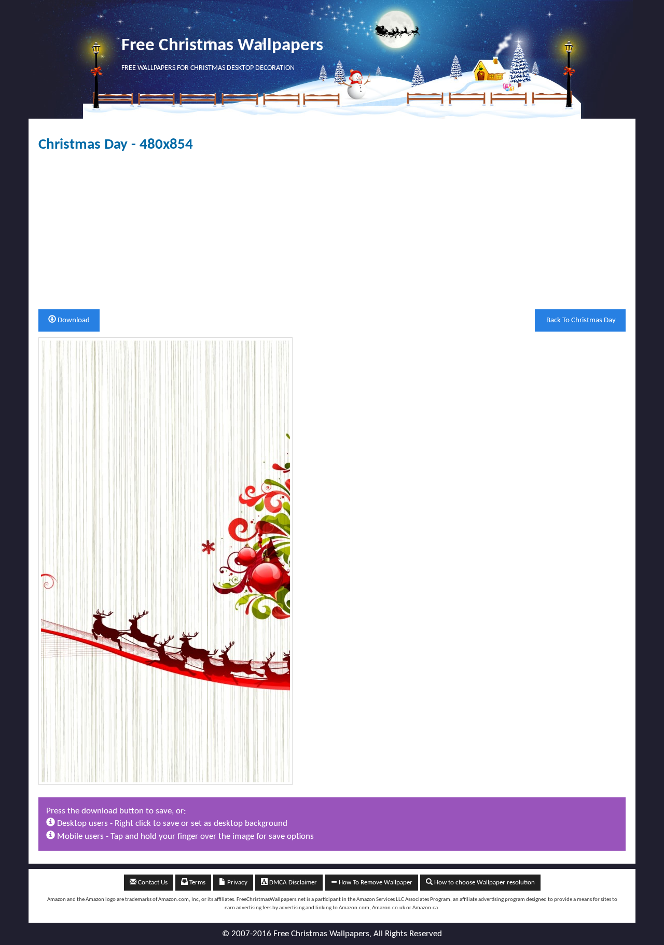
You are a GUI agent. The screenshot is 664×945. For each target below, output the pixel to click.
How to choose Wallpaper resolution (484, 882)
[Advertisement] (332, 231)
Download (73, 320)
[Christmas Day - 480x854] (165, 560)
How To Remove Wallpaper (374, 882)
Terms (196, 882)
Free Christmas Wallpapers (222, 46)
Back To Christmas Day (580, 320)
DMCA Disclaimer (292, 882)
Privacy (236, 882)
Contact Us (152, 882)
